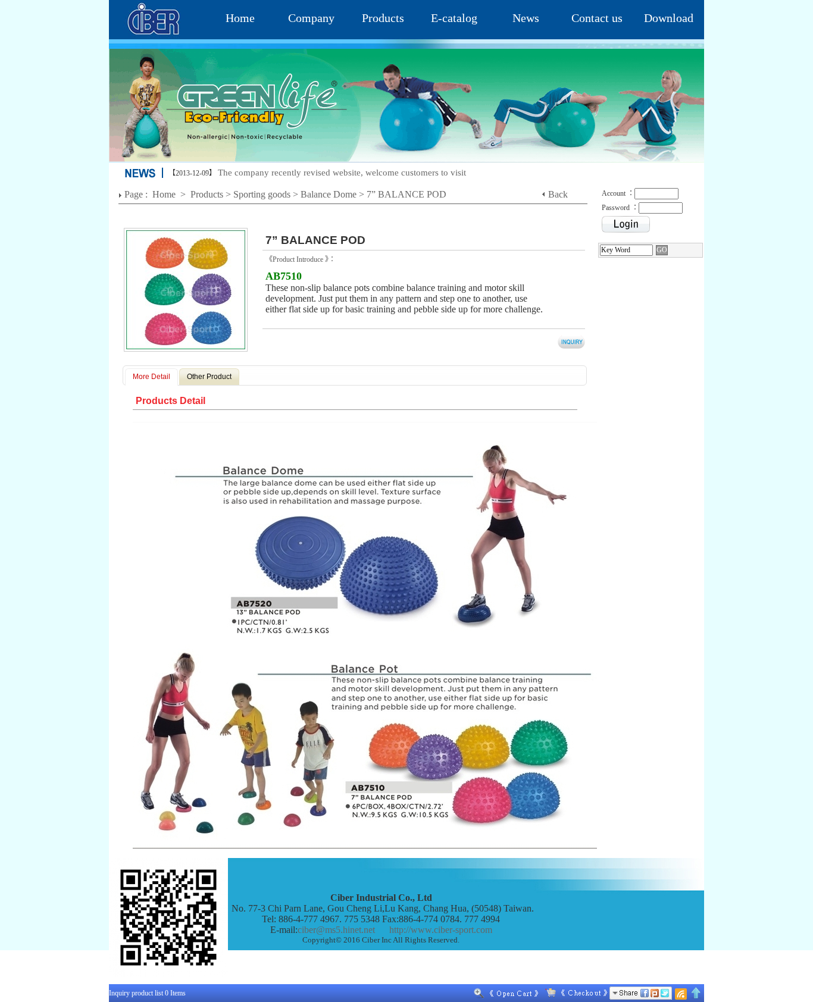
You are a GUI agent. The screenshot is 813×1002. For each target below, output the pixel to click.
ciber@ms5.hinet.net (336, 930)
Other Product (209, 376)
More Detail (151, 376)
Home (240, 17)
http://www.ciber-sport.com (440, 930)
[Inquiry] (573, 993)
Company (311, 17)
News (525, 17)
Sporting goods (261, 194)
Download (668, 17)
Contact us (597, 17)
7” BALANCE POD (408, 194)
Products (383, 17)
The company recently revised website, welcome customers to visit (342, 172)
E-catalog (454, 17)
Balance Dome (329, 194)
